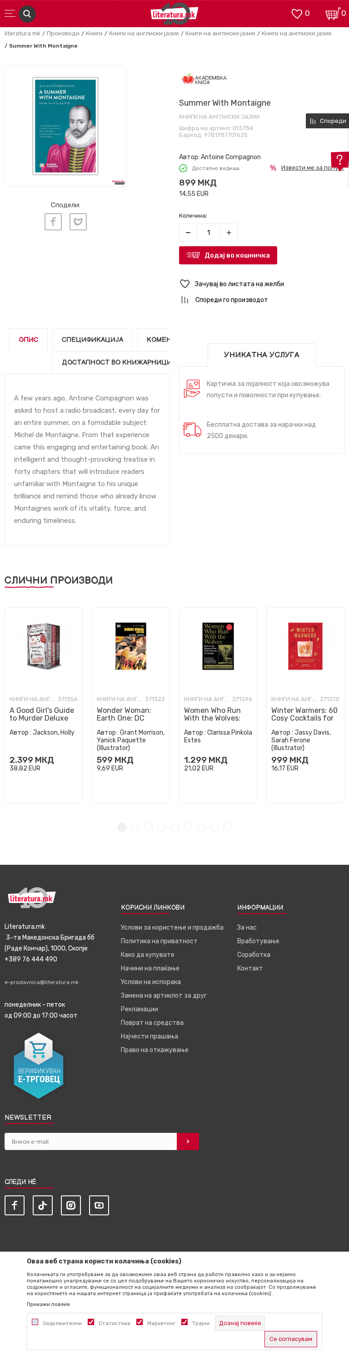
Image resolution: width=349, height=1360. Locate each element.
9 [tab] (227, 827)
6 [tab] (188, 827)
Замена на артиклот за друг (164, 995)
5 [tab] (174, 827)
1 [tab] (122, 827)
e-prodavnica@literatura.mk (42, 982)
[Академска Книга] (204, 79)
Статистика (114, 1323)
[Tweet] (78, 221)
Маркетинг (161, 1323)
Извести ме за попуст (312, 167)
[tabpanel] (44, 705)
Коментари (168, 340)
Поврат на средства (152, 1023)
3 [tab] (148, 827)
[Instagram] (71, 1205)
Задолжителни (62, 1323)
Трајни (200, 1323)
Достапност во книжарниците (121, 362)
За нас (247, 927)
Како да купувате (147, 955)
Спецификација (92, 340)
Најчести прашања (149, 1036)
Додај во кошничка (237, 255)
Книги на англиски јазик (144, 33)
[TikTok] (43, 1205)
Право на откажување (155, 1050)
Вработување (258, 941)
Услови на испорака (151, 982)
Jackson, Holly (54, 732)
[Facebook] (53, 221)
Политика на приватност (159, 941)
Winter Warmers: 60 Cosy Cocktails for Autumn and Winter (305, 718)
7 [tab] (201, 827)
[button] (261, 284)
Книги (94, 33)
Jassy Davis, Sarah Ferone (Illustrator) (301, 740)
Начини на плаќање (150, 968)
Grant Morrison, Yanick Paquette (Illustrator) (131, 740)
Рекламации (139, 1009)
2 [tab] (135, 827)
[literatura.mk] (174, 16)
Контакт (250, 968)
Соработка (253, 955)
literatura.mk (22, 33)
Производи (63, 33)
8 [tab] (214, 827)
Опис (28, 340)
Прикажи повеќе (48, 1304)
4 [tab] (161, 827)
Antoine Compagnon (231, 157)
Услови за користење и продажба (172, 927)
